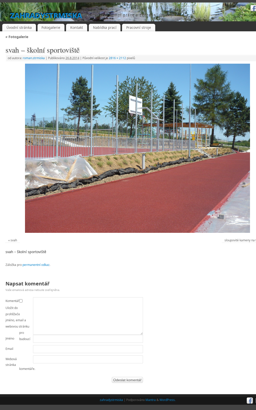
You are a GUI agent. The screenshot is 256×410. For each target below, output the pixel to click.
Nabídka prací (104, 27)
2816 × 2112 (117, 58)
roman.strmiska (34, 58)
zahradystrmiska (46, 15)
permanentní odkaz (36, 265)
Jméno (10, 338)
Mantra (151, 400)
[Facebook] (250, 400)
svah (13, 240)
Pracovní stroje (138, 27)
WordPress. (168, 400)
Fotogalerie (51, 27)
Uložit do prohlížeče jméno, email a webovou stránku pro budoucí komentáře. (20, 338)
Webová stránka (11, 362)
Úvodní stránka (19, 27)
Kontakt (76, 27)
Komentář (12, 301)
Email (9, 349)
